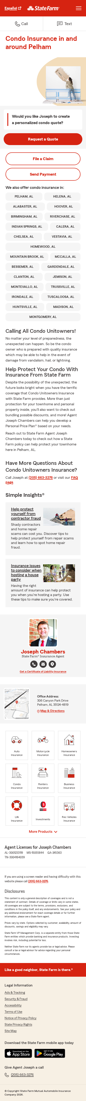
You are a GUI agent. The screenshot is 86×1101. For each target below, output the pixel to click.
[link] (43, 8)
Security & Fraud (16, 999)
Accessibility (13, 1005)
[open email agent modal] (43, 665)
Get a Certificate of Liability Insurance (43, 671)
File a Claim (43, 159)
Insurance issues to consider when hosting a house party (26, 572)
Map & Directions (52, 711)
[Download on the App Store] (18, 1053)
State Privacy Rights (18, 1024)
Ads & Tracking (15, 992)
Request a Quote (43, 139)
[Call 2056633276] (34, 664)
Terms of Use (13, 1011)
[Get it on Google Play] (49, 1053)
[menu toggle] (78, 8)
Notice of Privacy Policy (20, 1018)
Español (11, 8)
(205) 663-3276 (41, 477)
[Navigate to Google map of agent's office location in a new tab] (52, 664)
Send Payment (43, 174)
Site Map (11, 1031)
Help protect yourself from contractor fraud (26, 513)
